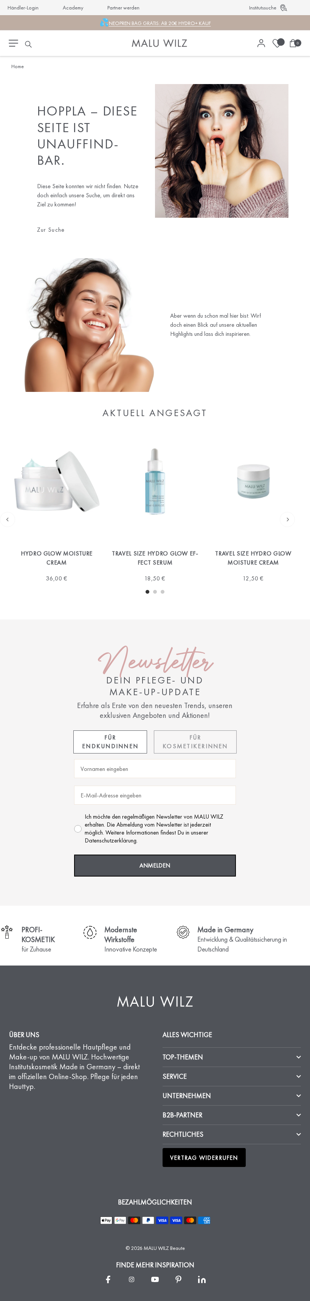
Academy (73, 7)
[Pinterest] (178, 1279)
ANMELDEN (155, 865)
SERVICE (175, 1076)
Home (17, 66)
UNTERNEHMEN (187, 1095)
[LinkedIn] (202, 1279)
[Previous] (7, 519)
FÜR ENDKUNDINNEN (110, 741)
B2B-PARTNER (182, 1115)
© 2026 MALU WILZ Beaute (155, 1248)
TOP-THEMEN (183, 1057)
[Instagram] (131, 1279)
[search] (28, 44)
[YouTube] (155, 1279)
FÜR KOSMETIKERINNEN (195, 741)
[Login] (261, 43)
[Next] (287, 519)
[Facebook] (108, 1279)
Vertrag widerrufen (204, 1158)
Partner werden (123, 7)
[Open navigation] (13, 43)
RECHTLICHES (183, 1134)
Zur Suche (51, 230)
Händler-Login (23, 7)
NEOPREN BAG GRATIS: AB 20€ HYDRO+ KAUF (160, 23)
